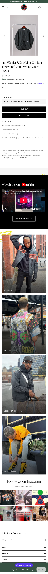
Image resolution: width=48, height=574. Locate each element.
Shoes (7, 471)
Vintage (7, 350)
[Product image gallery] (24, 35)
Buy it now (24, 115)
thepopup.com (33, 570)
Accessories (10, 411)
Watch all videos (24, 219)
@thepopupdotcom (24, 486)
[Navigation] (3, 7)
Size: (4, 88)
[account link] (39, 7)
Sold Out (24, 109)
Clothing (8, 290)
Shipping (5, 79)
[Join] (43, 540)
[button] (45, 7)
